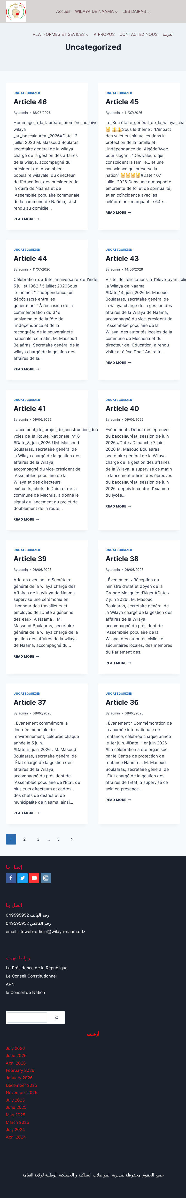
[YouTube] (34, 878)
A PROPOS (104, 34)
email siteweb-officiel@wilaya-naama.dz (45, 931)
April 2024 (16, 1137)
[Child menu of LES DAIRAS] (136, 11)
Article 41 (30, 408)
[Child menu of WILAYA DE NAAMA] (96, 11)
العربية (168, 34)
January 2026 (19, 1077)
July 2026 (15, 1048)
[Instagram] (46, 878)
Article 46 (30, 102)
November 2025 (21, 1092)
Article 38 (122, 559)
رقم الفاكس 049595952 (28, 923)
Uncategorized (27, 93)
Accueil (63, 11)
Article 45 (122, 102)
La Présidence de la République (37, 967)
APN (10, 984)
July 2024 (15, 1129)
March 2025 (17, 1122)
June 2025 (16, 1107)
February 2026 (20, 1070)
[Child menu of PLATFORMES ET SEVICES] (60, 34)
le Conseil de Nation (25, 992)
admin (23, 113)
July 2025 (15, 1100)
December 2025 (21, 1085)
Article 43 (122, 258)
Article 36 (122, 702)
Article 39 (30, 559)
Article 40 (122, 408)
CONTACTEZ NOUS (138, 34)
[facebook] (11, 878)
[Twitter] (22, 878)
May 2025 (15, 1114)
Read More (26, 219)
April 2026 (16, 1063)
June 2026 (16, 1055)
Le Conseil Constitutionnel (31, 976)
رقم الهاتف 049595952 (27, 915)
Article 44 (30, 258)
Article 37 (30, 702)
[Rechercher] (57, 1017)
